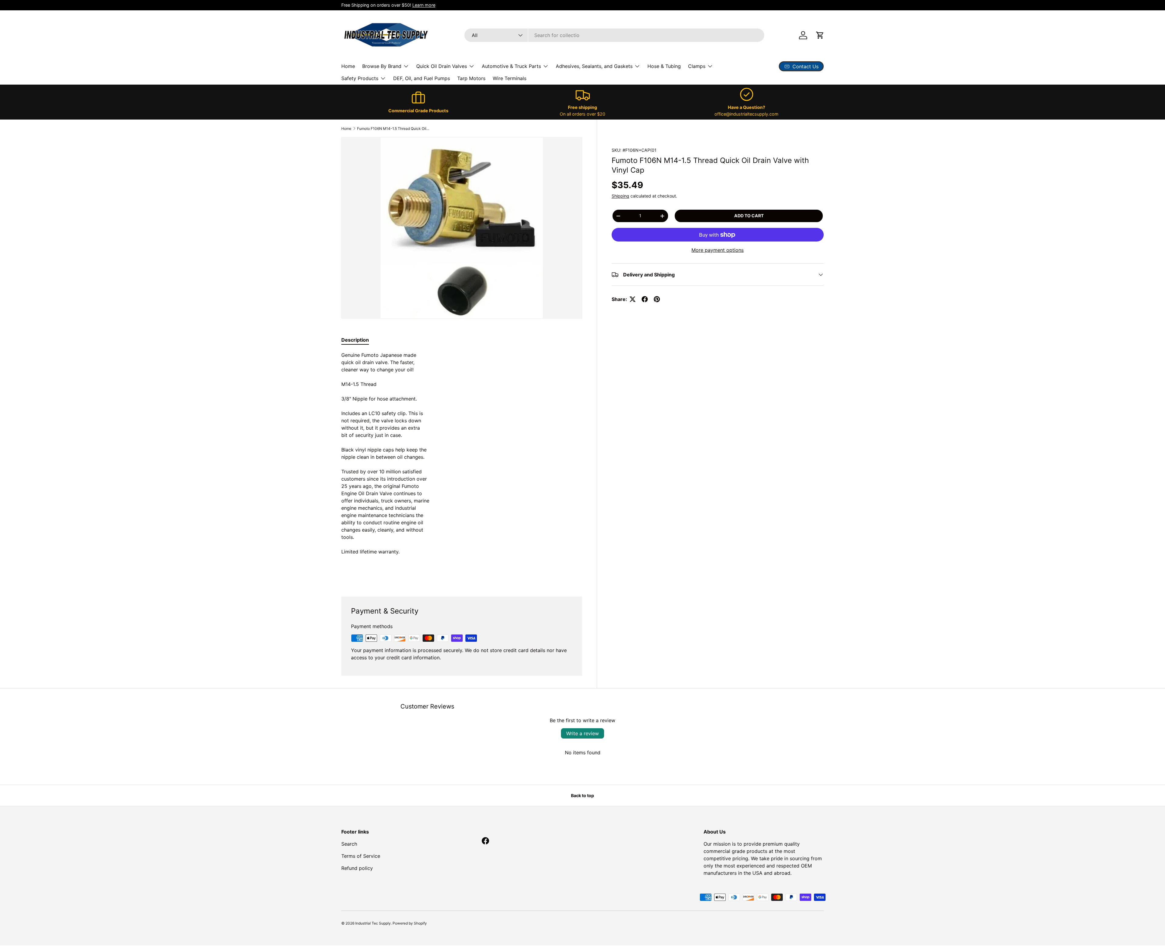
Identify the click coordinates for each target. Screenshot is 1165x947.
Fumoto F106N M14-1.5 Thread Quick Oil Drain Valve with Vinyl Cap (393, 128)
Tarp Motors (471, 78)
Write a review (582, 733)
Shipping (620, 195)
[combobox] (614, 35)
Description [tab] (355, 340)
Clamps (696, 66)
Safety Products (359, 78)
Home (348, 66)
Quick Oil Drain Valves (441, 66)
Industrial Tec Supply (373, 923)
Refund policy (357, 868)
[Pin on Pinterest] (657, 299)
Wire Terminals (509, 78)
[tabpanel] (461, 466)
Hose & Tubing (664, 66)
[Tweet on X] (632, 299)
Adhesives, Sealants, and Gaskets (594, 66)
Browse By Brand (381, 66)
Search (349, 844)
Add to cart (749, 215)
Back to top (582, 795)
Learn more (423, 5)
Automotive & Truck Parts (511, 66)
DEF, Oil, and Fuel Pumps (421, 78)
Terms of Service (360, 856)
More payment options (717, 250)
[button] (820, 35)
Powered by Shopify (410, 923)
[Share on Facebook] (645, 299)
